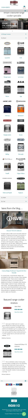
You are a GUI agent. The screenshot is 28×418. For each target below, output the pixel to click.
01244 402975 (5, 7)
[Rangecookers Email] (19, 406)
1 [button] (10, 31)
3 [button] (14, 31)
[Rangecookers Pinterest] (14, 406)
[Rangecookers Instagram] (16, 406)
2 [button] (12, 31)
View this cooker (19, 312)
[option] (14, 24)
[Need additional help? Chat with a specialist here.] (24, 414)
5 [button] (18, 31)
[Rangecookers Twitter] (12, 406)
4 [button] (16, 31)
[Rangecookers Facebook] (9, 406)
